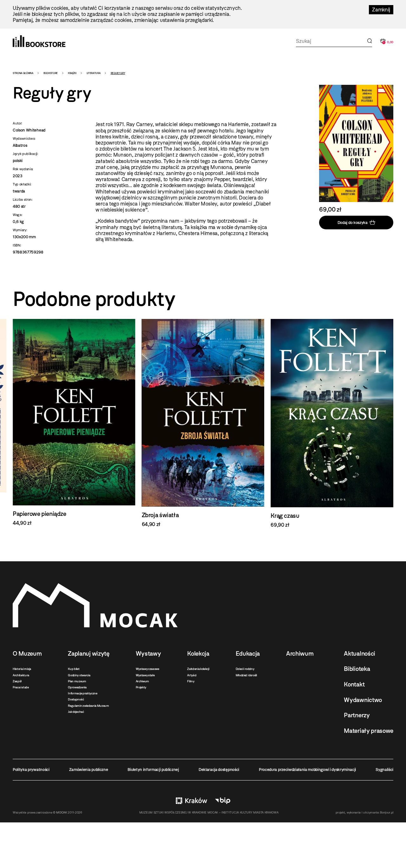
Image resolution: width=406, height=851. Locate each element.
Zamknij (381, 10)
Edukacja (248, 653)
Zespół (17, 681)
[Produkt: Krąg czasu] (332, 423)
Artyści (191, 675)
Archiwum (142, 681)
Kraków (191, 801)
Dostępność (76, 699)
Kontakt (354, 684)
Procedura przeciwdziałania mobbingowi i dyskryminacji (307, 769)
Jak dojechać (76, 711)
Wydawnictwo (363, 700)
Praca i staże (21, 687)
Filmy (190, 681)
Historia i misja (22, 669)
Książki (72, 73)
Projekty (141, 687)
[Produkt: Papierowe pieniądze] (74, 422)
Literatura (94, 73)
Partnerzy (357, 715)
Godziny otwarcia (79, 675)
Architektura (21, 675)
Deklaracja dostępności (219, 769)
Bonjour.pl (386, 812)
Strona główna (23, 73)
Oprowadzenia (77, 687)
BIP (222, 801)
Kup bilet (73, 669)
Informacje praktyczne (82, 693)
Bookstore (50, 73)
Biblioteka (357, 668)
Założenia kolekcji (198, 669)
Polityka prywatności (31, 769)
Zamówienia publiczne (88, 769)
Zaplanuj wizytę (88, 653)
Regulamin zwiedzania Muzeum (88, 705)
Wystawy (148, 653)
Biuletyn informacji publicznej (153, 769)
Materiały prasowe (368, 730)
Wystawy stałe (145, 675)
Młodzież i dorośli (246, 675)
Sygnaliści (384, 769)
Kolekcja (198, 653)
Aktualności (359, 653)
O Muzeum (27, 653)
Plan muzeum (77, 681)
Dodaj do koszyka (352, 222)
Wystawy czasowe (147, 669)
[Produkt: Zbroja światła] (203, 423)
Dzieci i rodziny (245, 669)
